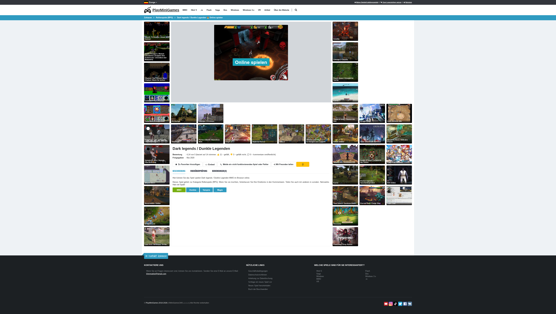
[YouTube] (385, 304)
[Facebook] (404, 304)
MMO (185, 10)
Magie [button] (220, 189)
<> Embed (210, 164)
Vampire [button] (206, 189)
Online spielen (251, 62)
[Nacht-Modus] (302, 164)
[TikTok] (395, 304)
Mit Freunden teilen (284, 164)
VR (259, 10)
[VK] (409, 304)
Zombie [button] (192, 189)
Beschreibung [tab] (179, 170)
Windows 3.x (248, 10)
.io (202, 10)
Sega (217, 10)
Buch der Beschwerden (258, 289)
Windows (235, 10)
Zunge (152, 2)
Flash (209, 10)
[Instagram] (390, 304)
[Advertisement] (277, 113)
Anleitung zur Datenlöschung (260, 278)
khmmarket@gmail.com (156, 274)
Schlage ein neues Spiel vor (260, 282)
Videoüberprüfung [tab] (198, 170)
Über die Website (281, 10)
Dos (225, 10)
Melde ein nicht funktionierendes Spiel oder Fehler (245, 164)
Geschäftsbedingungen (258, 271)
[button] (296, 10)
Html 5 (194, 10)
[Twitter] (400, 304)
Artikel (267, 10)
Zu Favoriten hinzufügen (189, 164)
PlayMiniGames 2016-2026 (156, 303)
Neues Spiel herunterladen (259, 285)
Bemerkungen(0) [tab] (219, 170)
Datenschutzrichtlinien (257, 275)
